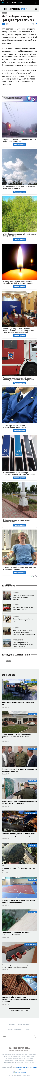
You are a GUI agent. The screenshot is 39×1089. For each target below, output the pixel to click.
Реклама (28, 1030)
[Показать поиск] (34, 2)
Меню (36, 9)
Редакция (12, 1024)
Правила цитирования (15, 1030)
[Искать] (34, 1036)
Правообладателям (24, 1024)
